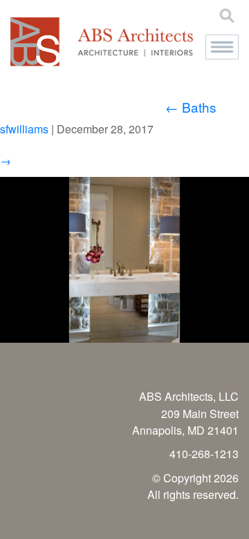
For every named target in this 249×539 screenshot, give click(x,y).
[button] (222, 47)
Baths (190, 106)
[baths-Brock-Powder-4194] (124, 338)
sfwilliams (24, 129)
